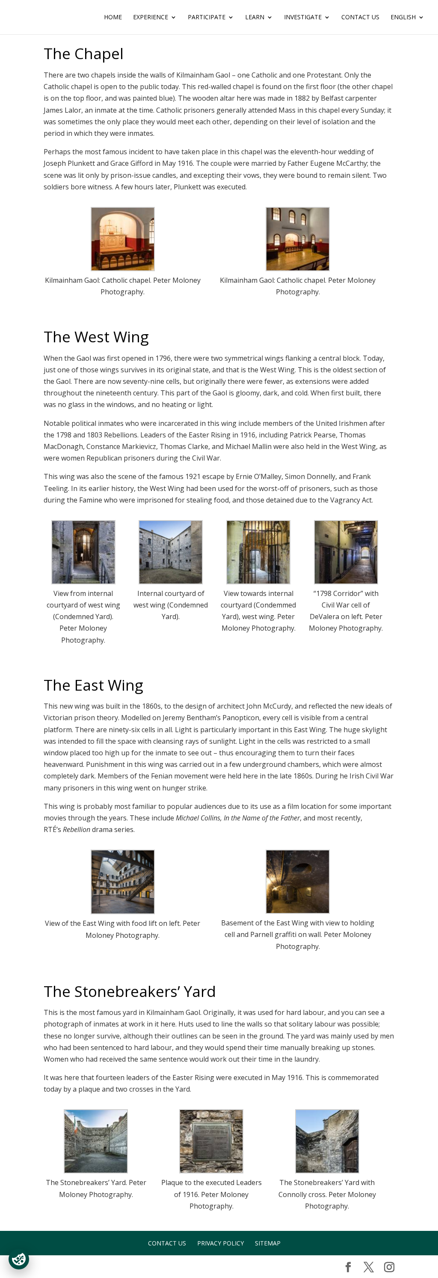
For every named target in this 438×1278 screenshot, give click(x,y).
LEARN (254, 17)
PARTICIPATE (206, 17)
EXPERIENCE (150, 17)
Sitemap (268, 1243)
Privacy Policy (220, 1243)
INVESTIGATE (303, 17)
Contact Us (360, 17)
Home (113, 17)
